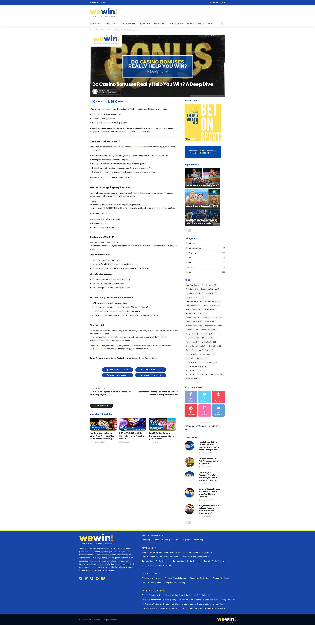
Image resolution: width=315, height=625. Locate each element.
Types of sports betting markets (186, 561)
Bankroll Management (196, 297)
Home (92, 30)
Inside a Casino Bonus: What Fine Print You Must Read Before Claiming (102, 436)
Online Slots (215, 346)
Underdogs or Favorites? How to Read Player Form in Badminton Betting (208, 476)
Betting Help (205, 253)
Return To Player (205, 350)
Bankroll (211, 293)
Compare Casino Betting (199, 578)
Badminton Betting (210, 289)
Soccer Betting (210, 362)
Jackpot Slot (192, 334)
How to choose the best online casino (158, 552)
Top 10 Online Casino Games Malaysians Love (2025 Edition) (161, 436)
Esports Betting (129, 23)
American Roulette (194, 285)
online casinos (138, 147)
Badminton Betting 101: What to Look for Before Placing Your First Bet (158, 393)
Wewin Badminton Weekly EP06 (202, 185)
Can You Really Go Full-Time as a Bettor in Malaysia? (209, 461)
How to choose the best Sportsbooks (193, 552)
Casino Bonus (110, 358)
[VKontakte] (218, 410)
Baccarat (211, 285)
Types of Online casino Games (194, 557)
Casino (96, 429)
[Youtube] (191, 410)
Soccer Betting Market (196, 366)
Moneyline (207, 338)
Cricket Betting (176, 23)
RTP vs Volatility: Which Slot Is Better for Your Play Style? (132, 436)
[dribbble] (204, 410)
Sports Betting (193, 370)
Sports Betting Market (196, 374)
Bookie (190, 313)
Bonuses (99, 358)
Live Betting (192, 338)
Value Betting (193, 378)
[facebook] (191, 397)
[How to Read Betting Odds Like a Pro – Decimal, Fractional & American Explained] (189, 446)
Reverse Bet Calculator (170, 608)
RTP (189, 358)
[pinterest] (218, 397)
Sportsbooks (95, 23)
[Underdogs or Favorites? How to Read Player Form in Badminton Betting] (189, 476)
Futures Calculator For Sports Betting (180, 604)
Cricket (218, 317)
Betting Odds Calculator (152, 595)
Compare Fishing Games (152, 582)
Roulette (191, 354)
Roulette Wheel (207, 354)
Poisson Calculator (150, 608)
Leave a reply (100, 406)
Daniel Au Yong (104, 90)
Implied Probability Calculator (198, 595)
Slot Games (144, 23)
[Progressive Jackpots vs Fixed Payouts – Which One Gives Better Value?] (189, 509)
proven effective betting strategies (157, 565)
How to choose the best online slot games (160, 557)
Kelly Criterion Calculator (182, 599)
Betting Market (212, 301)
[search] (222, 23)
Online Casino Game (195, 346)
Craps (206, 317)
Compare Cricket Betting (175, 582)
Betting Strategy (212, 305)
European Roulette (213, 326)
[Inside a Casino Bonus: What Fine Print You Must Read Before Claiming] (103, 424)
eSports (205, 262)
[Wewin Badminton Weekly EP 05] (202, 199)
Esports (186, 540)
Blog (210, 23)
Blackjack (210, 309)
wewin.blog (98, 349)
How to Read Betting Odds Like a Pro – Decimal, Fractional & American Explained (209, 446)
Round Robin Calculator (192, 608)
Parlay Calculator (228, 599)
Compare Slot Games (221, 578)
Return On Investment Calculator (155, 599)
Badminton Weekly (195, 23)
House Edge (192, 330)
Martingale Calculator (174, 595)
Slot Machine (192, 362)
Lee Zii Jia (206, 334)
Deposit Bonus (138, 358)
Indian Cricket (208, 330)
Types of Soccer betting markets (155, 561)
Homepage (146, 540)
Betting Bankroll (194, 301)
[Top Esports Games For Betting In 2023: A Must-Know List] (202, 217)
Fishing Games (159, 23)
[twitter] (204, 397)
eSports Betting (194, 326)
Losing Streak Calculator (215, 608)
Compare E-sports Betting (175, 578)
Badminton (205, 243)
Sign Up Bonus (151, 358)
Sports (205, 272)
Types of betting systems (214, 561)
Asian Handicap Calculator (207, 599)
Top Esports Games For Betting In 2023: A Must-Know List (201, 222)
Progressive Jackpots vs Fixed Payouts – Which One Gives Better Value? (209, 509)
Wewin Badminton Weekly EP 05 (202, 206)
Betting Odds (193, 305)
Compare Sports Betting (152, 578)
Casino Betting (111, 23)
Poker (189, 350)
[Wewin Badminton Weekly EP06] (202, 178)
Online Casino (209, 342)
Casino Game (193, 317)
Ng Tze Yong (192, 342)
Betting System (193, 309)
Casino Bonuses (124, 358)
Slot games (175, 540)
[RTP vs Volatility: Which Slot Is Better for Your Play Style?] (132, 424)
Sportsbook (216, 374)
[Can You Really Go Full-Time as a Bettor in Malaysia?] (189, 462)
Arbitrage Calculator (153, 604)
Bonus (104, 123)
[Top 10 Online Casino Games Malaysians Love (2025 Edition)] (162, 424)
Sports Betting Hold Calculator (211, 604)
